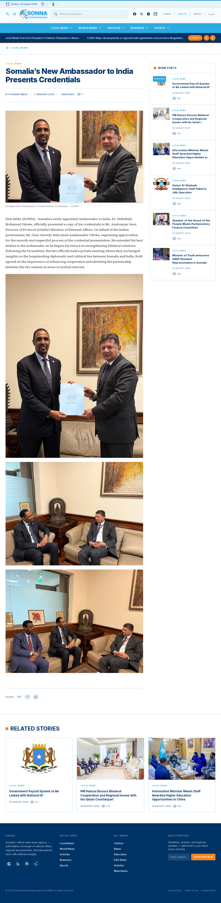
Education (120, 854)
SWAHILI (197, 14)
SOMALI (167, 14)
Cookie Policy (208, 890)
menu (14, 14)
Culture (118, 843)
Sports (64, 865)
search (8, 14)
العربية (211, 14)
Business (65, 859)
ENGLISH (182, 14)
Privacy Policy (175, 890)
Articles (65, 854)
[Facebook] (134, 14)
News (117, 848)
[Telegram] (148, 14)
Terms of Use (192, 890)
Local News (17, 48)
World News (67, 848)
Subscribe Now (203, 857)
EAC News (120, 859)
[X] (141, 14)
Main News (121, 870)
